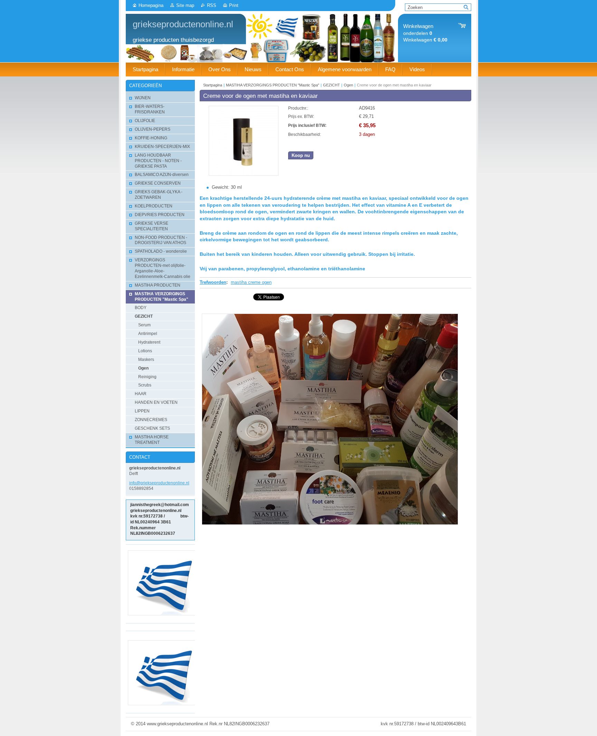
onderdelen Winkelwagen (425, 33)
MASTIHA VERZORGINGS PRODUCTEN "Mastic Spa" (273, 85)
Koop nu (301, 155)
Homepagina (151, 5)
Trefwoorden (213, 282)
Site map (185, 5)
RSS (211, 5)
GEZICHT (331, 85)
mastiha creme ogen (251, 282)
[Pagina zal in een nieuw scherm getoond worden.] (243, 174)
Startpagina (212, 85)
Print (233, 5)
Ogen (348, 85)
